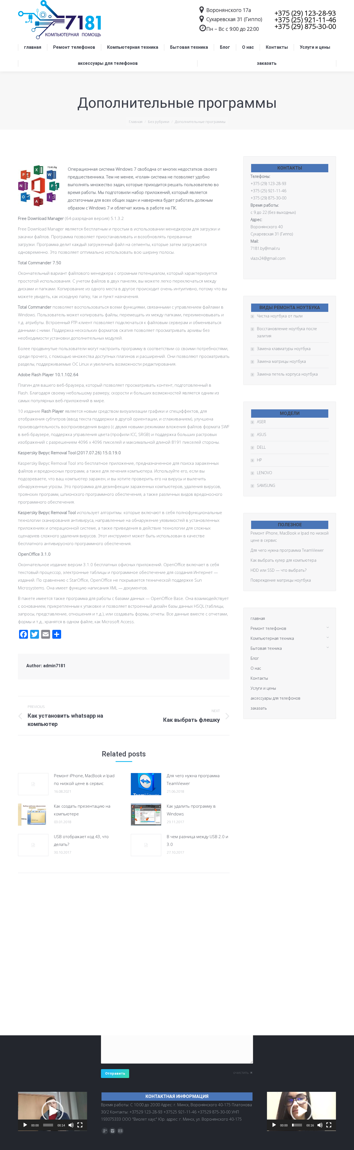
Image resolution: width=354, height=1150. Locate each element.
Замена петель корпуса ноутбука (287, 374)
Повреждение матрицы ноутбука (281, 580)
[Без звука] (71, 1125)
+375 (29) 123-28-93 (305, 13)
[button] (52, 1111)
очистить (241, 1072)
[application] (52, 1111)
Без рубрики (158, 121)
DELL (261, 447)
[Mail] (120, 1131)
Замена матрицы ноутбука (281, 361)
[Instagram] (112, 1131)
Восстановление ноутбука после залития (287, 332)
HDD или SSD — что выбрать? (278, 570)
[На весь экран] (80, 1125)
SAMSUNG (266, 485)
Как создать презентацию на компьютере (82, 810)
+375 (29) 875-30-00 (305, 26)
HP (259, 460)
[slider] (48, 1125)
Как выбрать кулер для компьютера (283, 560)
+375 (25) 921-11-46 (305, 19)
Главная (135, 121)
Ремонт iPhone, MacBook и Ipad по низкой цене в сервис (84, 779)
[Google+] (104, 1131)
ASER (261, 421)
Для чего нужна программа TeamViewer (193, 779)
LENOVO (264, 472)
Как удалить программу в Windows (191, 810)
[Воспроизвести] (25, 1125)
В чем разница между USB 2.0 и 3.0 (197, 840)
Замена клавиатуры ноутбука (284, 348)
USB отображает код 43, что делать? (81, 840)
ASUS (261, 434)
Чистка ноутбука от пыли (280, 316)
